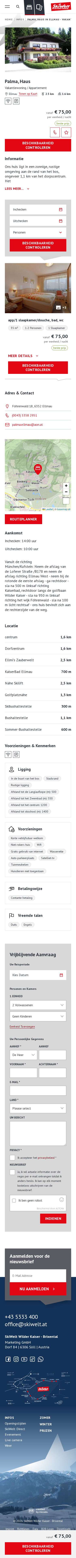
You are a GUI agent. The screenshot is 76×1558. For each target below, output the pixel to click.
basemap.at (63, 509)
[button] (7, 6)
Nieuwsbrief (18, 1165)
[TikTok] (32, 1359)
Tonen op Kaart (28, 94)
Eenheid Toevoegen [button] (22, 1026)
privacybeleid (46, 1158)
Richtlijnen (23, 1529)
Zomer (45, 1418)
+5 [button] (64, 307)
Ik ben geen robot (30, 1200)
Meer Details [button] (20, 356)
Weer (8, 1445)
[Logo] (61, 6)
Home (9, 19)
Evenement (13, 1434)
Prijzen (46, 1430)
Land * (14, 1100)
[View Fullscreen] (66, 501)
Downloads (64, 1529)
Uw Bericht (17, 1117)
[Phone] (55, 132)
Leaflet (49, 509)
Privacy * (16, 1150)
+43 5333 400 (21, 1316)
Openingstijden (15, 1423)
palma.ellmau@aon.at (27, 424)
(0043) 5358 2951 (24, 415)
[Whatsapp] (40, 1359)
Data (35, 1529)
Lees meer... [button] (14, 189)
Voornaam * (18, 1064)
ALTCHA (60, 1208)
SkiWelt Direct (15, 1429)
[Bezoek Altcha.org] (61, 1201)
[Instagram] (16, 1359)
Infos (9, 1418)
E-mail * (15, 1082)
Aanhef (44, 1046)
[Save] (66, 132)
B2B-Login (47, 1529)
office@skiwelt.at (26, 1324)
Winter (46, 1424)
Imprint (9, 1529)
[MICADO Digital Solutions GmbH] (38, 1510)
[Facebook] (8, 1359)
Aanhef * (15, 1046)
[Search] (18, 6)
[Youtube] (24, 1359)
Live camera (13, 1440)
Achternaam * (48, 1064)
